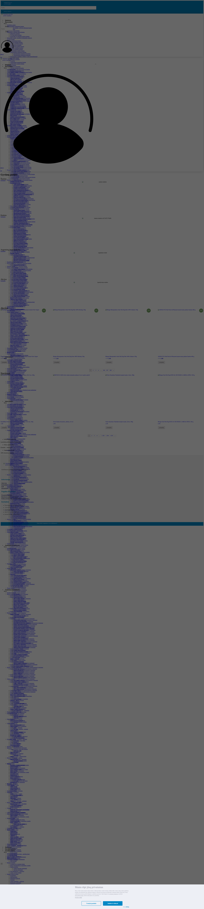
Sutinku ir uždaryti (113, 903)
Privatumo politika (78, 897)
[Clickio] (127, 907)
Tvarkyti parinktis (91, 903)
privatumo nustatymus (114, 894)
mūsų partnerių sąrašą (79, 895)
